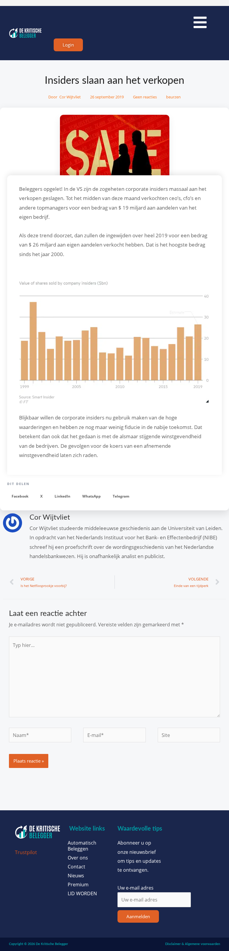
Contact (76, 867)
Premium (78, 885)
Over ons (78, 858)
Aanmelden (138, 916)
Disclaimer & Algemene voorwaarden (192, 944)
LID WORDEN (82, 893)
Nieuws (76, 876)
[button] (20, 496)
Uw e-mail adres (135, 887)
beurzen (173, 97)
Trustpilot (26, 852)
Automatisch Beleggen (82, 846)
